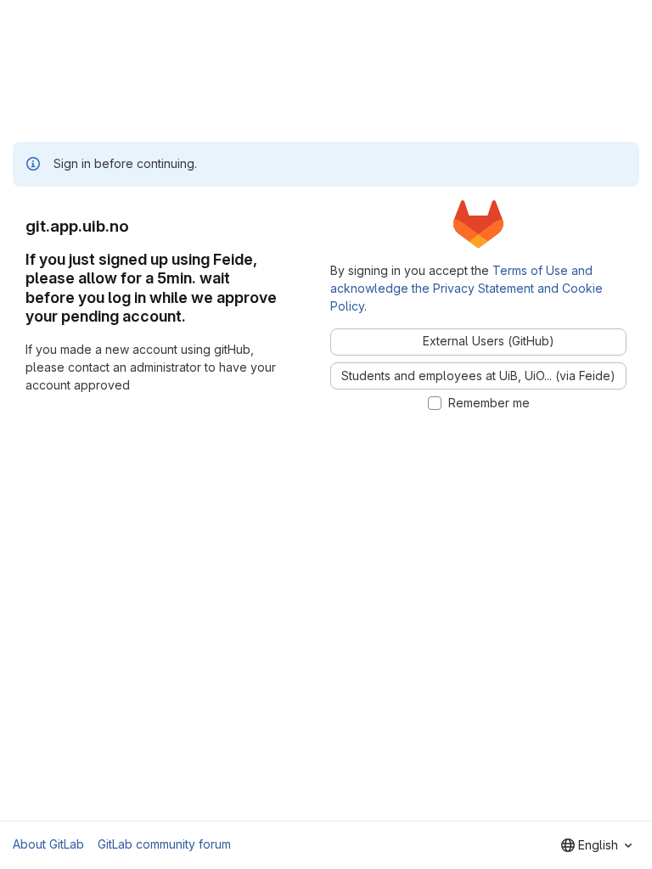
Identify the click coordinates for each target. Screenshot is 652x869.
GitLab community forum (164, 844)
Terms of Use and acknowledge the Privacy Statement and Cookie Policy (466, 288)
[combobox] (596, 845)
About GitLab (48, 844)
